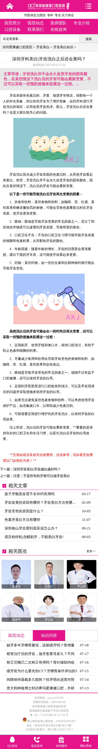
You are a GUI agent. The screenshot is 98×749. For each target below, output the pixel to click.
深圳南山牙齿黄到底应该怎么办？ (31, 528)
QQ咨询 (12, 746)
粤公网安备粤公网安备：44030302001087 (51, 721)
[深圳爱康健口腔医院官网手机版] (49, 8)
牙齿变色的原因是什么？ (24, 511)
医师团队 (58, 23)
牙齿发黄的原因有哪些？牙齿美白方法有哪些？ (42, 502)
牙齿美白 (42, 47)
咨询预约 (61, 746)
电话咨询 (37, 746)
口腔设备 (13, 29)
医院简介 (13, 23)
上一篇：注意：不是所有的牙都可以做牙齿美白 (35, 476)
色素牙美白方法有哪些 (22, 520)
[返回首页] (10, 6)
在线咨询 (58, 29)
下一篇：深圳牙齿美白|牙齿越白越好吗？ (30, 469)
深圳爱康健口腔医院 (17, 47)
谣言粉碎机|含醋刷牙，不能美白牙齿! (34, 537)
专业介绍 (82, 23)
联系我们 (36, 29)
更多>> (91, 551)
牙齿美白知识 (63, 47)
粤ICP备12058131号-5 (60, 729)
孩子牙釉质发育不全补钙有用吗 (29, 494)
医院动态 (36, 23)
